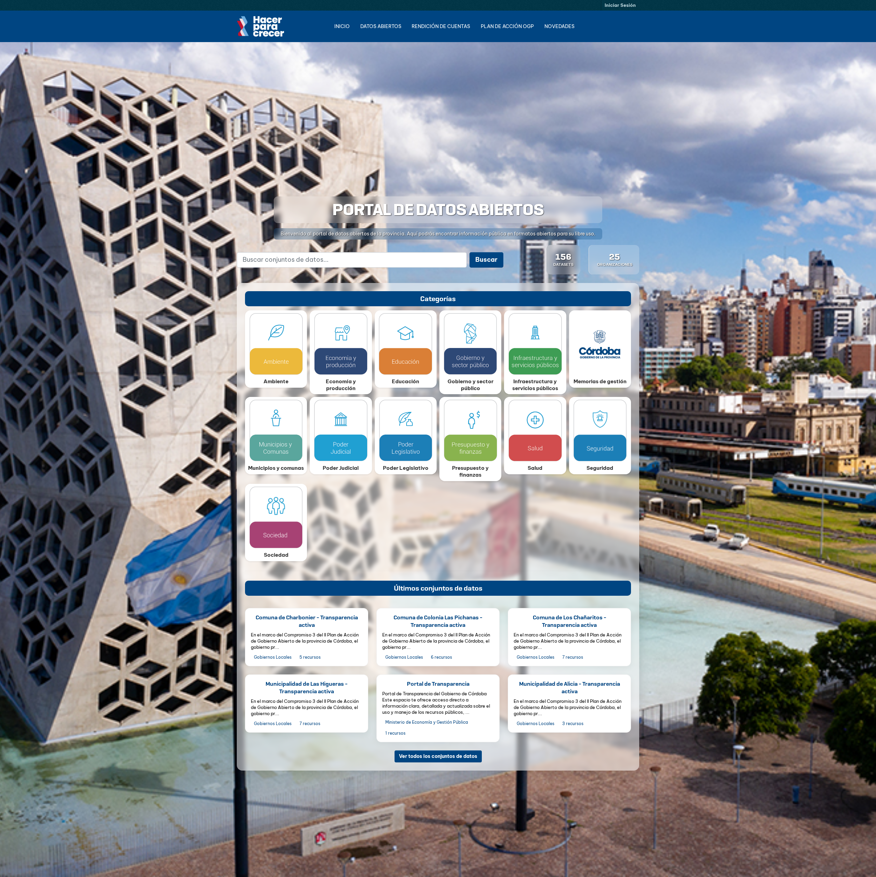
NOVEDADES (559, 26)
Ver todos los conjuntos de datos (438, 756)
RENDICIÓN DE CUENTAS (441, 26)
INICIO (342, 26)
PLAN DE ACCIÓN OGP (507, 26)
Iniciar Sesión (620, 5)
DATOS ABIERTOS (380, 26)
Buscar (486, 259)
